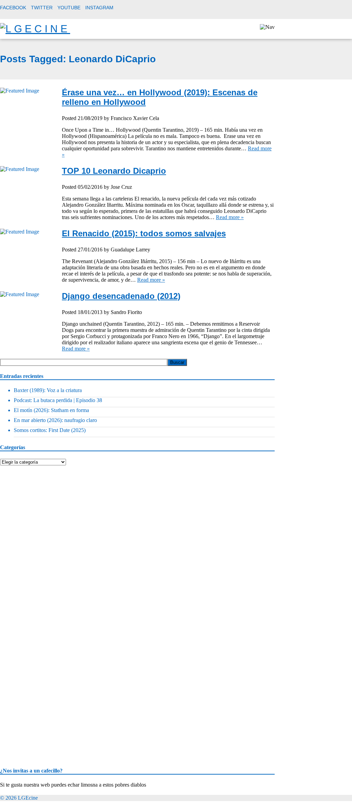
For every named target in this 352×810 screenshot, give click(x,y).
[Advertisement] (51, 508)
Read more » (230, 217)
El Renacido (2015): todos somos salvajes (144, 233)
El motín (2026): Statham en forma (51, 410)
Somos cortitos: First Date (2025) (50, 430)
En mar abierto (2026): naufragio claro (55, 420)
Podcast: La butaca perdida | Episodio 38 (58, 400)
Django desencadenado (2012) (121, 296)
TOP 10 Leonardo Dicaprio (114, 170)
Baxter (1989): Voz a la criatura (48, 390)
